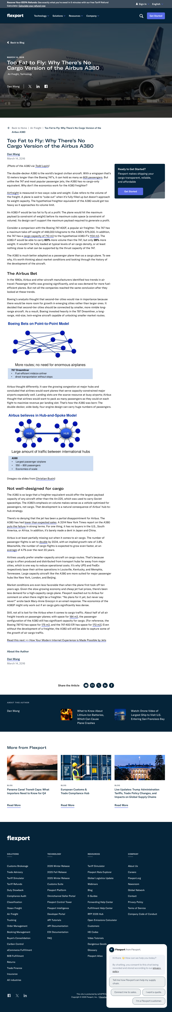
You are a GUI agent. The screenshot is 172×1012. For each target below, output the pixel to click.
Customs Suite (55, 884)
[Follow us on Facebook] (46, 86)
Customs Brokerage (17, 866)
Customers (93, 925)
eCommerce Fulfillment (19, 950)
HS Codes (93, 932)
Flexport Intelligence (58, 908)
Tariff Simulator (15, 878)
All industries (14, 980)
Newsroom (133, 884)
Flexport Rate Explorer (100, 872)
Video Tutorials (96, 938)
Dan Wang (13, 710)
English (156, 4)
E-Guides (92, 896)
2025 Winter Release (58, 878)
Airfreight (13, 192)
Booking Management (18, 932)
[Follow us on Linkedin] (38, 86)
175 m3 (45, 624)
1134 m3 (94, 236)
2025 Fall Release (57, 872)
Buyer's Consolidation (18, 938)
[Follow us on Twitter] (30, 86)
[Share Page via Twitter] (98, 685)
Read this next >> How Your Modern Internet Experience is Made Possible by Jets (56, 640)
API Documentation (57, 925)
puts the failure (16, 526)
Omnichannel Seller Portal (61, 896)
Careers (132, 872)
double (43, 541)
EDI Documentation (57, 932)
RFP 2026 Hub (95, 914)
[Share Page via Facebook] (111, 685)
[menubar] (84, 15)
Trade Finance (14, 968)
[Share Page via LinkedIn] (105, 685)
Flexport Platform (56, 890)
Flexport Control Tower (59, 902)
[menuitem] (42, 15)
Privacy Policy (135, 902)
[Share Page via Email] (86, 685)
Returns (11, 962)
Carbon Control (15, 943)
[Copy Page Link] (92, 685)
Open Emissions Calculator (102, 920)
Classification (14, 902)
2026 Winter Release (58, 866)
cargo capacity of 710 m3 (39, 236)
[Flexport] (15, 15)
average (12, 550)
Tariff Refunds (14, 884)
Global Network (136, 890)
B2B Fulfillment (15, 955)
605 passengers (92, 177)
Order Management (17, 925)
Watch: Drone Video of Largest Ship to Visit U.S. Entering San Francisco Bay (148, 715)
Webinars (93, 884)
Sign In (142, 4)
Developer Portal (56, 914)
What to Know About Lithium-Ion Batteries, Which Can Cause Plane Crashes (90, 717)
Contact (132, 896)
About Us (133, 866)
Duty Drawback (15, 890)
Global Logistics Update (100, 878)
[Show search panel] (141, 16)
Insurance (12, 973)
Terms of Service (137, 908)
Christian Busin (45, 478)
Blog (90, 890)
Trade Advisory (15, 872)
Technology (26, 74)
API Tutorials (54, 920)
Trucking (11, 920)
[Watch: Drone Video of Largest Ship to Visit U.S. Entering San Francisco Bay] (120, 714)
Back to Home (19, 127)
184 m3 (74, 616)
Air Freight (13, 74)
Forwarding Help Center (100, 902)
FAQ (49, 938)
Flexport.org (134, 878)
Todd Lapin (41, 166)
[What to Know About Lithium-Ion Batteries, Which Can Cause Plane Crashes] (66, 714)
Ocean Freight (14, 908)
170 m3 (97, 624)
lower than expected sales (40, 522)
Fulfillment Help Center (100, 908)
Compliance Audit (16, 896)
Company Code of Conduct (142, 914)
